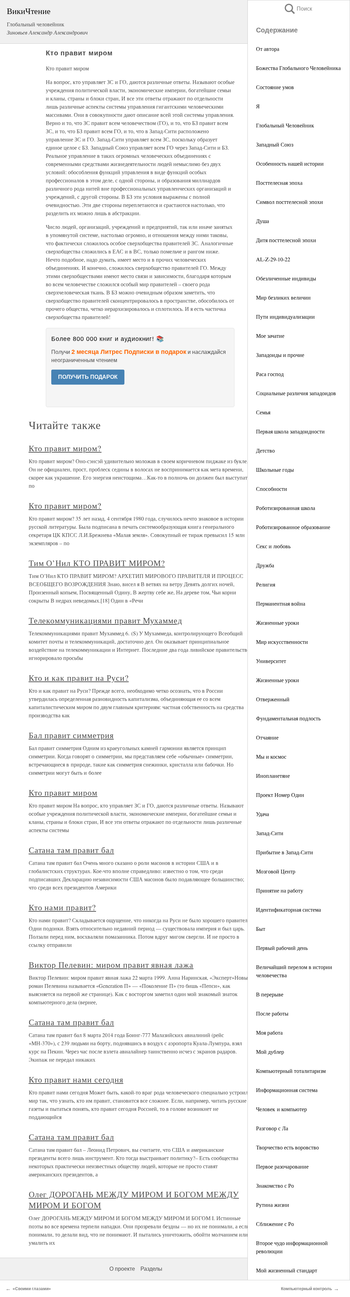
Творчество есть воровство (287, 1147)
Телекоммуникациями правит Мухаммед (106, 620)
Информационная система (287, 1089)
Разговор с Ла (272, 1128)
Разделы (151, 1269)
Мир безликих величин (283, 297)
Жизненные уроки (277, 622)
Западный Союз (274, 144)
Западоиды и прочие (280, 354)
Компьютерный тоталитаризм (291, 1070)
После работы (272, 1013)
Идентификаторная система (288, 909)
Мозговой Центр (275, 871)
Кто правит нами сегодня (76, 1079)
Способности (271, 488)
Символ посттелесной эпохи (289, 201)
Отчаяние (267, 737)
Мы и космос (271, 756)
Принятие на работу (279, 890)
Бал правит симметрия (71, 735)
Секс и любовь (273, 546)
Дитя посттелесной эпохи (286, 240)
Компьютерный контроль (306, 1288)
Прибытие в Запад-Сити (284, 852)
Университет (271, 660)
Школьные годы (275, 469)
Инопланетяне (273, 775)
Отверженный (273, 699)
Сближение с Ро (275, 1223)
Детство (265, 450)
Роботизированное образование (293, 526)
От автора (267, 48)
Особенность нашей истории (290, 163)
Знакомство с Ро (275, 1185)
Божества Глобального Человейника (298, 67)
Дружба (265, 565)
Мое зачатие (270, 335)
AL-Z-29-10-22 (273, 259)
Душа (262, 220)
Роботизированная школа (285, 507)
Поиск (298, 9)
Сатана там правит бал (71, 849)
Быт (260, 928)
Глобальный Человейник (285, 125)
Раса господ (270, 373)
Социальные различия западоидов (296, 393)
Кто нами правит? (62, 907)
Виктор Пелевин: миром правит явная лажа (111, 964)
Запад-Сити (269, 833)
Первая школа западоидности (290, 431)
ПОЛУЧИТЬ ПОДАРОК (88, 377)
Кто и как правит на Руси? (79, 677)
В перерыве (269, 994)
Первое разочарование (282, 1166)
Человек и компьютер (281, 1109)
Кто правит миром (63, 792)
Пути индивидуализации (285, 316)
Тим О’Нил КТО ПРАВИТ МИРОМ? (97, 562)
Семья (263, 412)
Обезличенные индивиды (286, 278)
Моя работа (269, 1032)
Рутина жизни (272, 1204)
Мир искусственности (282, 641)
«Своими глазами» (32, 1288)
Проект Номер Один (280, 794)
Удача (262, 813)
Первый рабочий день (282, 947)
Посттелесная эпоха (279, 182)
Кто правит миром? (65, 448)
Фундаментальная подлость (288, 718)
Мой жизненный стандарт (286, 1270)
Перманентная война (280, 603)
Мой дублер (270, 1051)
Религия (265, 584)
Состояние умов (275, 87)
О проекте (122, 1269)
